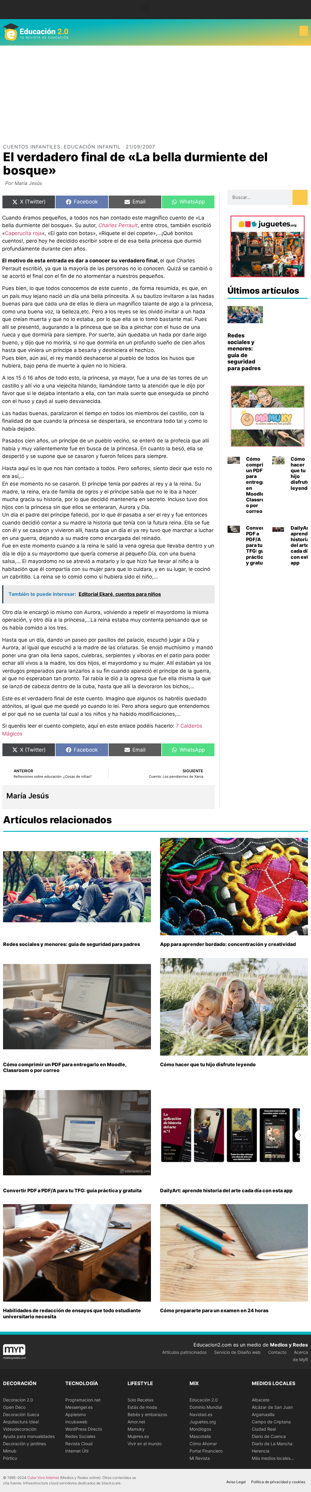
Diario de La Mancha (272, 1443)
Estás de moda (142, 1407)
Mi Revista (200, 1458)
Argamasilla (263, 1414)
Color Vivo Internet (43, 1477)
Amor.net (136, 1421)
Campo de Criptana (271, 1421)
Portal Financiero (206, 1450)
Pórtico (10, 1458)
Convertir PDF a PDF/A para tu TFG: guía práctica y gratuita (257, 545)
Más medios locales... (273, 1458)
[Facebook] (295, 9)
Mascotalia (200, 1436)
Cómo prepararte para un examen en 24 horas (214, 1310)
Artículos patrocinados (184, 1352)
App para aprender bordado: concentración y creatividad (228, 944)
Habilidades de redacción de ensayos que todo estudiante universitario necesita (72, 1313)
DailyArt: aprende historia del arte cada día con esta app (226, 1190)
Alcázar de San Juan (272, 1407)
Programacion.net (83, 1399)
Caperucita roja (23, 233)
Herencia (260, 1450)
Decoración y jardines (24, 1443)
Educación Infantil (92, 147)
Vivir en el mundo (145, 1443)
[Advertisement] (155, 91)
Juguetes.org (203, 1421)
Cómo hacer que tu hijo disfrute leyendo (300, 473)
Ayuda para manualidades (29, 1436)
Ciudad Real (264, 1429)
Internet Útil (76, 1450)
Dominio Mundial (206, 1407)
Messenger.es (79, 1407)
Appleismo (75, 1414)
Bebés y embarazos (147, 1414)
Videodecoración (19, 1429)
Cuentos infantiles (31, 147)
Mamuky (136, 1429)
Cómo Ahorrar (203, 1443)
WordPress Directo (83, 1429)
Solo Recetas (140, 1399)
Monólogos (200, 1429)
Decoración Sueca (21, 1414)
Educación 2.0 (204, 1399)
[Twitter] (304, 9)
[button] (144, 8)
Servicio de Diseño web (237, 1352)
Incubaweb (76, 1421)
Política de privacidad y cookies (278, 1482)
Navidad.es (201, 1414)
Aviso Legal (236, 1482)
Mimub (9, 1450)
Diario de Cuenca (269, 1436)
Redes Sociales (80, 1436)
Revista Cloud (79, 1443)
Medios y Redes (289, 1345)
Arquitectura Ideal (21, 1421)
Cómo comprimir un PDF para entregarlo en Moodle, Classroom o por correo (259, 485)
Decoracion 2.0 (18, 1399)
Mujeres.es (138, 1436)
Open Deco (14, 1407)
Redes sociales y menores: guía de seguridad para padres (244, 351)
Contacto (277, 1352)
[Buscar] (300, 197)
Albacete (260, 1399)
